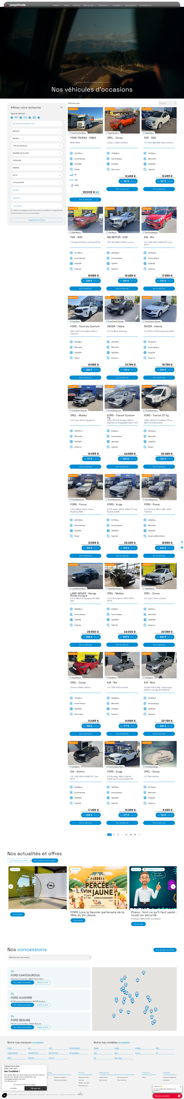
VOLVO (51, 1058)
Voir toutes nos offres (19, 860)
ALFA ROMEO (75, 1048)
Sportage (118, 1058)
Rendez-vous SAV (84, 1083)
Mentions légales (12, 1094)
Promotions (103, 5)
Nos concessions (123, 1077)
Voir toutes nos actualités (45, 860)
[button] (105, 834)
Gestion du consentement (68, 1094)
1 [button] (109, 835)
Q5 (95, 1058)
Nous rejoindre (131, 5)
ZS (157, 1053)
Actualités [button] (166, 1073)
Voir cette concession (22, 982)
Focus (137, 1053)
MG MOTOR (53, 1053)
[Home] (15, 5)
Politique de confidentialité (36, 1094)
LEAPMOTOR (33, 1053)
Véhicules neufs (155, 869)
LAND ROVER (12, 1053)
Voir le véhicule (85, 199)
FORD (9, 1048)
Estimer (66, 5)
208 (157, 1048)
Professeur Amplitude (169, 1077)
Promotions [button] (146, 1073)
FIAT (50, 1048)
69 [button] (135, 835)
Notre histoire (104, 1077)
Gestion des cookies (52, 1094)
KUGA (116, 1048)
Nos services (103, 1080)
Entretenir (76, 5)
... (122, 835)
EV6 (116, 1053)
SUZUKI (31, 1058)
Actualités (116, 5)
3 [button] (118, 835)
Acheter (55, 5)
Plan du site (22, 1094)
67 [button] (126, 835)
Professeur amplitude (34, 869)
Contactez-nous (146, 5)
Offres (144, 1077)
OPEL (9, 1058)
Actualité (15, 869)
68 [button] (131, 835)
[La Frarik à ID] (80, 1094)
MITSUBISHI (74, 1053)
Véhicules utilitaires (60, 1077)
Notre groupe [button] (104, 1073)
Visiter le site (42, 982)
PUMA (96, 1048)
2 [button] (113, 835)
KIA (29, 1048)
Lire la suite (17, 924)
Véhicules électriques (60, 1080)
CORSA (138, 1048)
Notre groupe (88, 5)
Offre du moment (139, 869)
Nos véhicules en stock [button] (44, 1073)
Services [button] (82, 1073)
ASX (95, 1053)
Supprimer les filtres (36, 220)
